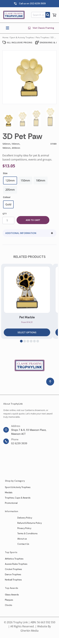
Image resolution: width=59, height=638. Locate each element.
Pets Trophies (42, 37)
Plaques (9, 599)
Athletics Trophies (14, 558)
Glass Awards (12, 594)
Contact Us (23, 544)
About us (22, 538)
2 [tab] (24, 341)
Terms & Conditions (27, 533)
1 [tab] (21, 341)
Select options (27, 332)
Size (5, 173)
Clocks (8, 605)
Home (5, 37)
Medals (8, 492)
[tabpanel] (27, 301)
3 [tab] (28, 341)
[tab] (29, 233)
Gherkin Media (29, 630)
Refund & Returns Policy (29, 523)
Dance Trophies (13, 574)
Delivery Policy (24, 517)
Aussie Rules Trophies (16, 564)
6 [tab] (37, 341)
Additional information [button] (20, 233)
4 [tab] (31, 341)
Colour (6, 197)
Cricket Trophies (13, 569)
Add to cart (33, 220)
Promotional (11, 503)
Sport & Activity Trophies (22, 37)
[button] (7, 28)
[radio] (10, 180)
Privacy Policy (24, 528)
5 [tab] (34, 341)
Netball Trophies (13, 579)
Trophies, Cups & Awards (17, 497)
